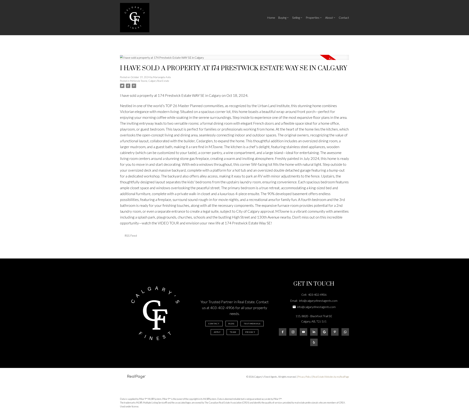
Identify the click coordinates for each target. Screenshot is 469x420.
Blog (231, 323)
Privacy (250, 332)
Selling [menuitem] (296, 17)
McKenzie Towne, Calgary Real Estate (149, 80)
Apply (217, 332)
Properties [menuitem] (312, 17)
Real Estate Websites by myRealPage (331, 376)
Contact (213, 323)
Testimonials (252, 323)
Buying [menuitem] (282, 17)
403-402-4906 (222, 307)
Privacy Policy (304, 376)
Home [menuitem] (271, 17)
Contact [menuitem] (344, 17)
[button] (213, 324)
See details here (261, 95)
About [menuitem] (329, 17)
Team (233, 332)
